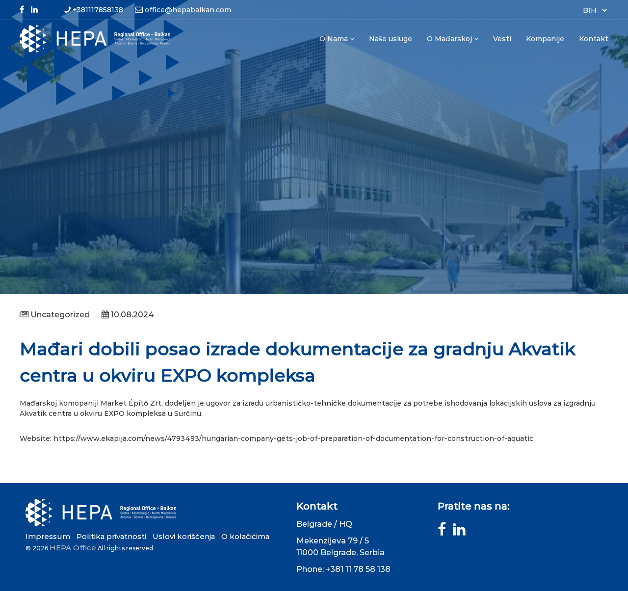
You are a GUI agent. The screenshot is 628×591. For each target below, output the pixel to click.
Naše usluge (390, 38)
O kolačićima (245, 536)
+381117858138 (98, 9)
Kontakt (593, 38)
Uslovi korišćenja (184, 536)
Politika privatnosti (111, 536)
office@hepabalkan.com (188, 9)
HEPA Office (73, 547)
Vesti (502, 38)
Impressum (48, 536)
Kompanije (545, 38)
